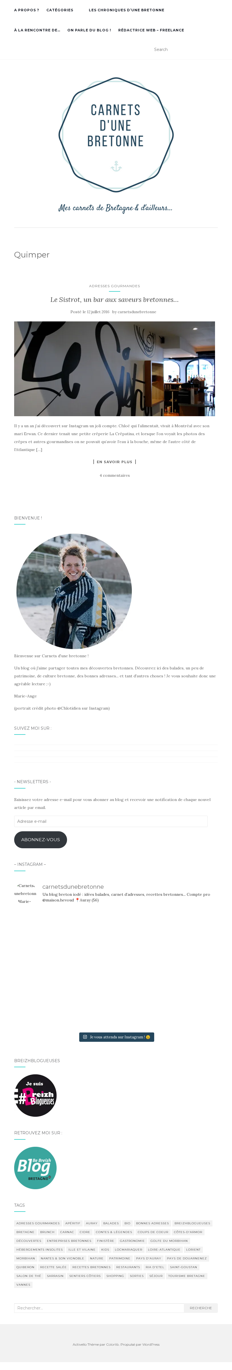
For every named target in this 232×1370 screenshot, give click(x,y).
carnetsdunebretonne (137, 312)
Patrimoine (119, 1258)
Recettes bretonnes (91, 1267)
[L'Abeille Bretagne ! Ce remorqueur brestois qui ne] (47, 969)
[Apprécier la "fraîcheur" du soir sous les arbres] (116, 1009)
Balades (111, 1223)
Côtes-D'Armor (188, 1232)
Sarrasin (55, 1276)
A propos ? (26, 10)
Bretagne (25, 1232)
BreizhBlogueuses (192, 1223)
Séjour (156, 1276)
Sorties (137, 1276)
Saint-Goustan (183, 1267)
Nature (97, 1258)
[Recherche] (214, 50)
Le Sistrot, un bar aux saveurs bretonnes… (114, 299)
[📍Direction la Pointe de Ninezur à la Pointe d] (185, 929)
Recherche (201, 1308)
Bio (127, 1223)
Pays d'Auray (148, 1258)
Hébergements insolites (39, 1249)
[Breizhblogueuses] (35, 1095)
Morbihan (25, 1258)
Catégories (59, 10)
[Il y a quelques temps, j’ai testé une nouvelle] (185, 969)
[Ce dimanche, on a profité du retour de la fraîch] (185, 1009)
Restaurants (128, 1267)
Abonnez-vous (40, 839)
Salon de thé (28, 1276)
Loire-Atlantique (164, 1249)
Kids (105, 1249)
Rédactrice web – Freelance (151, 30)
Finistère (105, 1241)
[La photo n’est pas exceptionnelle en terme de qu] (116, 969)
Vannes (23, 1285)
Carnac (67, 1232)
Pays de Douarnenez (187, 1258)
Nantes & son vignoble (62, 1258)
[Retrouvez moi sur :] (35, 1167)
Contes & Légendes (114, 1232)
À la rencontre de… (37, 30)
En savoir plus (114, 461)
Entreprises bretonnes (69, 1241)
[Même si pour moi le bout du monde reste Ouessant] (116, 929)
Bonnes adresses (152, 1223)
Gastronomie (132, 1241)
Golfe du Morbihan (169, 1241)
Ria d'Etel (155, 1267)
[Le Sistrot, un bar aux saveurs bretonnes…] (114, 368)
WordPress (151, 1344)
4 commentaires (115, 475)
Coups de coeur (153, 1232)
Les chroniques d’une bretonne (126, 10)
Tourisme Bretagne (186, 1276)
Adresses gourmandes (114, 286)
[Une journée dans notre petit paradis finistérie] (47, 929)
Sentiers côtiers (85, 1276)
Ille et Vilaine (82, 1249)
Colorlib (112, 1344)
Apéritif (72, 1223)
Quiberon (25, 1267)
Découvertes (28, 1241)
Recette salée (53, 1267)
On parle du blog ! (89, 30)
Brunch (47, 1232)
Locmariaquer (128, 1249)
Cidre (85, 1232)
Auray (92, 1223)
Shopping (115, 1276)
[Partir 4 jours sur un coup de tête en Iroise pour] (47, 1009)
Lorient (193, 1249)
